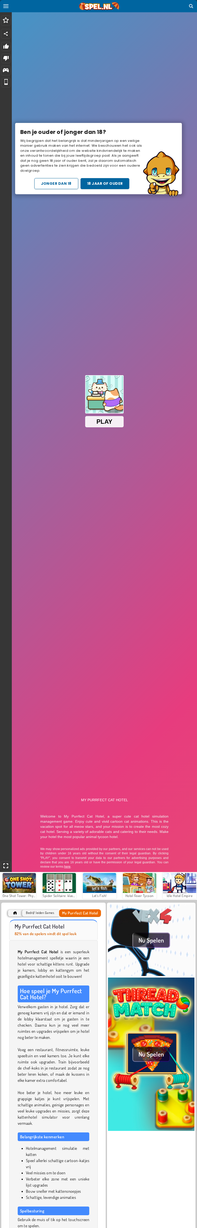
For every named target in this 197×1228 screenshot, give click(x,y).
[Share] (6, 34)
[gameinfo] (6, 71)
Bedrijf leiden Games (40, 912)
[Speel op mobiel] (6, 82)
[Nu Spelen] (151, 974)
